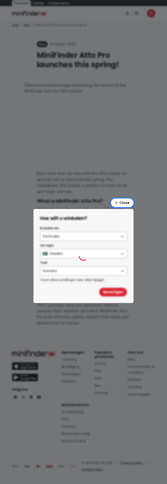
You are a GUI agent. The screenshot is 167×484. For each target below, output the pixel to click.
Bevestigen (113, 292)
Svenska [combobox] (50, 270)
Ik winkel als (49, 228)
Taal (43, 262)
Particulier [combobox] (51, 236)
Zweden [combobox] (56, 253)
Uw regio (47, 245)
